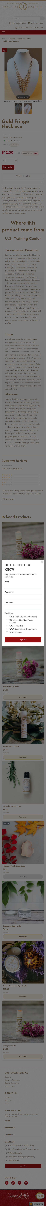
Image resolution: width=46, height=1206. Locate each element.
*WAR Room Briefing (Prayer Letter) (23, 629)
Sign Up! (23, 639)
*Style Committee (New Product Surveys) (21, 621)
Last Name (9, 602)
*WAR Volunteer (15, 632)
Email (7, 581)
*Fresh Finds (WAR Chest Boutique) (23, 617)
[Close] (42, 562)
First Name (9, 592)
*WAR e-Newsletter (16, 626)
